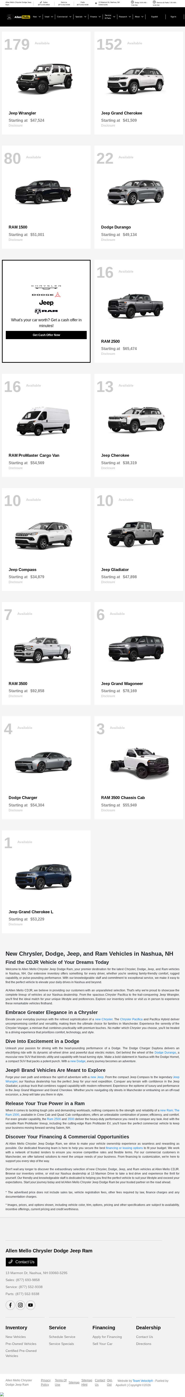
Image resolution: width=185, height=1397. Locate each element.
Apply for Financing (107, 1337)
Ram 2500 (54, 1119)
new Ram (166, 1110)
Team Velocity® (143, 1381)
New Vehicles (16, 1337)
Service (57, 1327)
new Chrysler (103, 1019)
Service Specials (61, 1344)
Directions (143, 1344)
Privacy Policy (46, 1382)
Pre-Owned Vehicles (21, 1344)
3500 (71, 1119)
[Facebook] (10, 1305)
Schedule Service (62, 1337)
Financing (103, 1327)
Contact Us (24, 1262)
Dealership (148, 1327)
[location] (96, 3)
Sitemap (74, 1382)
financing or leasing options (124, 1148)
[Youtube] (30, 1305)
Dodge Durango (165, 1052)
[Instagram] (20, 1305)
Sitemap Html (86, 1382)
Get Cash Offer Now (46, 335)
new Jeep (97, 1077)
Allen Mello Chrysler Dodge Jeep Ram (19, 1382)
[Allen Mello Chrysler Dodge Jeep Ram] (19, 16)
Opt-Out (109, 1382)
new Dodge (78, 1061)
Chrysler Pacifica (131, 1019)
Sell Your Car (102, 1344)
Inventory (16, 1327)
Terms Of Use (60, 1382)
